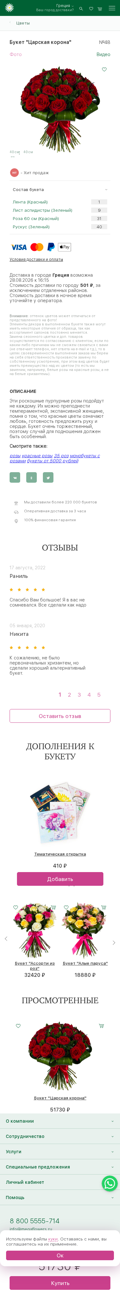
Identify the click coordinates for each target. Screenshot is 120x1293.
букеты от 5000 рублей (52, 460)
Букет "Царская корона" (60, 1097)
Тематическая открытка (60, 853)
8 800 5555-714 (35, 1221)
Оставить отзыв (60, 716)
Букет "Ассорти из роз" (35, 966)
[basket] (100, 8)
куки (53, 1238)
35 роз (61, 455)
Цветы (23, 22)
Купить (60, 1283)
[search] (81, 8)
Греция (63, 6)
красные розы (37, 455)
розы (15, 455)
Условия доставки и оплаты (36, 259)
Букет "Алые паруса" (85, 963)
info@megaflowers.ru (31, 1229)
